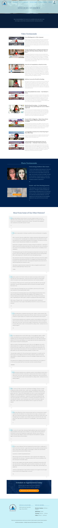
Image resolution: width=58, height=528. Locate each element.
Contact (50, 2)
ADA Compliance (34, 522)
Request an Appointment (29, 490)
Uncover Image (17, 194)
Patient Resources (42, 2)
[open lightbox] (16, 41)
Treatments (15, 2)
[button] (9, 2)
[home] (4, 3)
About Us (9, 2)
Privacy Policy (40, 522)
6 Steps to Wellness (23, 2)
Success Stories (33, 2)
